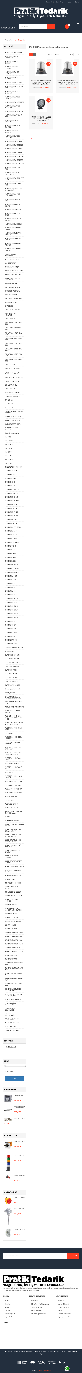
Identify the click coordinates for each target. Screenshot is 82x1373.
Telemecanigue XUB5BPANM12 (10, 1009)
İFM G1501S (9, 441)
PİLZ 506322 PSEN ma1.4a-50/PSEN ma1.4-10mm (14, 723)
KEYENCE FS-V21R (11, 508)
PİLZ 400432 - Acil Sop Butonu (12, 711)
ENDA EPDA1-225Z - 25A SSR (13, 323)
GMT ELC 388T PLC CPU (13, 420)
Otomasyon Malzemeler (13, 689)
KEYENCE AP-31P (11, 471)
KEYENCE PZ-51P (11, 636)
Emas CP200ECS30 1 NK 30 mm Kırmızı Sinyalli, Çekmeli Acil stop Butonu (20, 1175)
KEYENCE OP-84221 (11, 610)
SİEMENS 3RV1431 (11, 959)
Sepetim (7, 1307)
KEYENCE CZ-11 (10, 474)
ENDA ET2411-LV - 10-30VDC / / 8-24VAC (12, 373)
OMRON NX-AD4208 (11, 677)
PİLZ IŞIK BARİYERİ (11, 796)
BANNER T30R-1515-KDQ (13, 274)
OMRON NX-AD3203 (11, 670)
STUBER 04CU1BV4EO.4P (13, 999)
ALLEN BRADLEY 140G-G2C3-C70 (12, 106)
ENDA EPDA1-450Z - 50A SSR (13, 333)
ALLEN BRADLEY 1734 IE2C (14, 145)
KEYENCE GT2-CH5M (12, 542)
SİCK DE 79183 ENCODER (13, 896)
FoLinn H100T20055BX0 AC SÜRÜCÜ (14, 412)
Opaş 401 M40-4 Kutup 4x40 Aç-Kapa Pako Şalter (20, 1197)
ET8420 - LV (9, 404)
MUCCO (7, 1051)
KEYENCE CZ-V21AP (12, 489)
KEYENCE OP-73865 (11, 606)
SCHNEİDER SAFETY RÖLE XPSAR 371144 (14, 846)
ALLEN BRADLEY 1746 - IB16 (13, 168)
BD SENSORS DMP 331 (12, 283)
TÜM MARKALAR (10, 1047)
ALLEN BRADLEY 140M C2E (14, 111)
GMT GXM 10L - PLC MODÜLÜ (11, 428)
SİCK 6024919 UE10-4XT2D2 (12, 887)
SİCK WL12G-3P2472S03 (13, 921)
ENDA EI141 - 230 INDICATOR (10, 314)
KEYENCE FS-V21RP (11, 512)
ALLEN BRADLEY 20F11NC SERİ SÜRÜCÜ (13, 189)
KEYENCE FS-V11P (11, 504)
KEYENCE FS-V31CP (11, 516)
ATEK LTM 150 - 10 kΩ (12, 259)
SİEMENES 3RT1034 (11, 929)
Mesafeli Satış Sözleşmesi (40, 1304)
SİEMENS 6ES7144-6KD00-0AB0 (14, 984)
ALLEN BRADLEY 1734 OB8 (14, 160)
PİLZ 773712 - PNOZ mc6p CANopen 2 (14, 777)
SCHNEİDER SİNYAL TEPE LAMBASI (13, 862)
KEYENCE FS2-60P (11, 520)
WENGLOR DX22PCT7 (12, 1019)
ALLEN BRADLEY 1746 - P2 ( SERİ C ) (14, 179)
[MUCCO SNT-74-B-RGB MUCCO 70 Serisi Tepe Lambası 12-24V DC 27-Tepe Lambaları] (67, 67)
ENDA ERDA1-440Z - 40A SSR (13, 360)
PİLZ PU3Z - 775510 (11, 808)
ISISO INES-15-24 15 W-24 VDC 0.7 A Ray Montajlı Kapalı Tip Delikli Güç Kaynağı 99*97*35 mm (20, 1119)
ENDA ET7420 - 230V (12, 381)
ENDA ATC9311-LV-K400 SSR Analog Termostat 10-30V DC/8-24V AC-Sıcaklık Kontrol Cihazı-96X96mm (20, 1095)
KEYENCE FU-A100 (11, 531)
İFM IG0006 (8, 452)
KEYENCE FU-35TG (11, 523)
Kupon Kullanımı (10, 1317)
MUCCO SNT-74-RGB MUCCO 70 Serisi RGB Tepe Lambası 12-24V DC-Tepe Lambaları (41, 82)
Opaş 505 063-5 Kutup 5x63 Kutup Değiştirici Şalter (20, 1141)
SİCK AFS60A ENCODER (13, 892)
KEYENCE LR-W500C (11, 572)
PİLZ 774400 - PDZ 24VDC (13, 781)
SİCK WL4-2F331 (10, 925)
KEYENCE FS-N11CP (11, 497)
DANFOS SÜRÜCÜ (11, 295)
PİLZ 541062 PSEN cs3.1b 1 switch (14, 728)
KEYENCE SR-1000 (11, 644)
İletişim (68, 2)
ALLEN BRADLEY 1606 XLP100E (12, 126)
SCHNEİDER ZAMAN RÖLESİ (14, 866)
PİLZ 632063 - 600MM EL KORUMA (13, 743)
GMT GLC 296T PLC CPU (13, 424)
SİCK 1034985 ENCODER (13, 883)
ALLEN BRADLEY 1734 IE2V (14, 149)
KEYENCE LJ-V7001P (12, 568)
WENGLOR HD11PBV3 (12, 1023)
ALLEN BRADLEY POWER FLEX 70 (13, 239)
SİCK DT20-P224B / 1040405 (11, 900)
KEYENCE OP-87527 (11, 625)
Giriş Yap (8, 1304)
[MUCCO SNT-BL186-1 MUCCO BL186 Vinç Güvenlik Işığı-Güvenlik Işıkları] (41, 104)
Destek (76, 2)
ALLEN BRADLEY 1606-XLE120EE (12, 136)
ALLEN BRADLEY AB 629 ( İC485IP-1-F (13, 219)
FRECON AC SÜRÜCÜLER (13, 416)
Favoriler (7, 1310)
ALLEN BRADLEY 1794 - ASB (13, 184)
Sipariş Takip (58, 2)
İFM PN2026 (9, 459)
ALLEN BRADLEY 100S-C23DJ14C (12, 92)
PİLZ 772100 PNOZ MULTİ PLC (13, 768)
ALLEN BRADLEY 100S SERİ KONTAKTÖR (14, 87)
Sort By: (50, 54)
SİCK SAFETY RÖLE (11, 905)
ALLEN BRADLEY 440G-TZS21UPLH (12, 194)
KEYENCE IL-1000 (10, 557)
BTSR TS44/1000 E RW (12, 291)
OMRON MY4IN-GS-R (12, 666)
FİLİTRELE (14, 1079)
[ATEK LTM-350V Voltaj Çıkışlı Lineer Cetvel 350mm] (8, 1110)
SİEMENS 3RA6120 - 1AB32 (14, 932)
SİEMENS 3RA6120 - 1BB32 (14, 936)
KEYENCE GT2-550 (11, 538)
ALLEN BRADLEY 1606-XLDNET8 (12, 131)
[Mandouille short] (8, 1145)
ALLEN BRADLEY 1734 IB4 (13, 141)
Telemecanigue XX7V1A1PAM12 (10, 1014)
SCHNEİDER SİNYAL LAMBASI (11, 856)
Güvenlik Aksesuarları (12, 433)
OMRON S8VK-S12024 (12, 685)
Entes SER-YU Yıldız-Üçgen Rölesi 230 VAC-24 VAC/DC (20, 1229)
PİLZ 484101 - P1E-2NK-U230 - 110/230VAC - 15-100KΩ (13, 717)
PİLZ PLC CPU (9, 800)
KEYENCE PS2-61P (11, 632)
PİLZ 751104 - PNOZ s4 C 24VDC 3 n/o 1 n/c (13, 753)
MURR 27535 (9, 651)
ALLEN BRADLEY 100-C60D (14, 82)
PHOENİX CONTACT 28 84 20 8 (13, 702)
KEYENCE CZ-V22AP (12, 493)
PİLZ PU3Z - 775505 (11, 804)
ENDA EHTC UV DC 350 (12, 310)
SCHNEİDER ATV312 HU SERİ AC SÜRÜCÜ (13, 840)
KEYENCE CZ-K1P (11, 486)
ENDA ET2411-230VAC (12, 368)
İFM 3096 (8, 437)
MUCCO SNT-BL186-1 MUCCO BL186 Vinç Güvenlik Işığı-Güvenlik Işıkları (41, 118)
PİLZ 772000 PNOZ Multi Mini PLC (13, 758)
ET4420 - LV (9, 400)
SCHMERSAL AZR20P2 (12, 820)
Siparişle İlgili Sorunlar (38, 1314)
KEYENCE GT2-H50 (11, 546)
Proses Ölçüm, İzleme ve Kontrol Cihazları (13, 812)
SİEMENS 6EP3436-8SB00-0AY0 (14, 979)
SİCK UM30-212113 (11, 914)
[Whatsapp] (67, 1368)
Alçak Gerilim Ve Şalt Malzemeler (12, 57)
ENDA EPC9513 (10, 319)
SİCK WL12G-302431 (12, 917)
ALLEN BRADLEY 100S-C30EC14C (12, 97)
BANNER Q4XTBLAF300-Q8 (14, 271)
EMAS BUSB (9, 306)
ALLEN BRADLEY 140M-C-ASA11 (13, 115)
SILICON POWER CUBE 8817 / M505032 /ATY (14, 995)
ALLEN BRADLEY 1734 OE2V (14, 164)
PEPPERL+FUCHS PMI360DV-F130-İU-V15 (13, 697)
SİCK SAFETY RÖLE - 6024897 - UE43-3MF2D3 (13, 909)
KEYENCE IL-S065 (11, 561)
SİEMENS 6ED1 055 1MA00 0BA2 (14, 968)
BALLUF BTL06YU (11, 263)
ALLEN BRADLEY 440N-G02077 (12, 200)
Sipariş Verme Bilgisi (65, 1317)
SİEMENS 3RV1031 (11, 955)
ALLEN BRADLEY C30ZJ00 (14, 224)
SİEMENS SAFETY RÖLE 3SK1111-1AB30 (13, 989)
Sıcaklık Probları (10, 879)
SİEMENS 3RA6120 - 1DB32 (14, 940)
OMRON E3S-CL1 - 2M (12, 655)
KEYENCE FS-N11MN (12, 501)
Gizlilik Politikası (36, 1310)
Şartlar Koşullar (10, 1314)
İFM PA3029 (9, 456)
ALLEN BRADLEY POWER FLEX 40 (13, 228)
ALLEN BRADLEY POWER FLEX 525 (13, 233)
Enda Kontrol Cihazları (12, 392)
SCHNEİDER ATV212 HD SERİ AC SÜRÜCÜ (13, 830)
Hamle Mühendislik (44, 1370)
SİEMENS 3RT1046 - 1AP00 (14, 951)
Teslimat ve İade (36, 1307)
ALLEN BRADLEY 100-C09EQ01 (12, 62)
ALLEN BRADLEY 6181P (13, 210)
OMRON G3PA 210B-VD (12, 662)
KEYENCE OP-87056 (11, 617)
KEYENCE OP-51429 (11, 599)
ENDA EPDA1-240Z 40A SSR (13, 328)
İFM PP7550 (9, 463)
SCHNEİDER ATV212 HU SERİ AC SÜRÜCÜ (13, 835)
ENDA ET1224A (10, 365)
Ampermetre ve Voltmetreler (10, 255)
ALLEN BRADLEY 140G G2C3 (14, 102)
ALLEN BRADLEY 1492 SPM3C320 (12, 121)
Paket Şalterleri (10, 693)
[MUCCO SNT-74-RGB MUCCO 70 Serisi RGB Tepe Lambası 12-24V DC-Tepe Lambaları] (41, 67)
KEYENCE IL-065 (10, 550)
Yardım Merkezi (63, 1304)
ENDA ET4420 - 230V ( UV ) (14, 377)
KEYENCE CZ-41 (10, 482)
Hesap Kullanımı (63, 1307)
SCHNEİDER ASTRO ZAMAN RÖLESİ (14, 825)
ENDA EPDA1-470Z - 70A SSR (13, 339)
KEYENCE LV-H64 (10, 591)
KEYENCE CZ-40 (10, 478)
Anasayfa (8, 40)
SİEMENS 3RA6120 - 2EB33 (14, 948)
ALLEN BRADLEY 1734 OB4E (14, 156)
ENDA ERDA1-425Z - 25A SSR (13, 355)
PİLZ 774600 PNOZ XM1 (13, 785)
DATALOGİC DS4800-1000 (13, 298)
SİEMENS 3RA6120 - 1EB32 (14, 944)
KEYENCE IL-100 (10, 553)
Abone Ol (73, 1256)
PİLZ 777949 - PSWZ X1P (13, 789)
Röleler (7, 817)
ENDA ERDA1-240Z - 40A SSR (13, 349)
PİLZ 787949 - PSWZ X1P (13, 793)
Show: (71, 54)
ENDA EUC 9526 (10, 389)
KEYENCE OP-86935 (11, 614)
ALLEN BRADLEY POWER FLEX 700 (13, 244)
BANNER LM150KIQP (12, 267)
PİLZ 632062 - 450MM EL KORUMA (13, 737)
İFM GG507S (9, 444)
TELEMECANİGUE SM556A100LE (11, 1004)
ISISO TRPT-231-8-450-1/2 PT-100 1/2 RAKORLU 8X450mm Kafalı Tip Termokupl (20, 1209)
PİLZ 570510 (9, 733)
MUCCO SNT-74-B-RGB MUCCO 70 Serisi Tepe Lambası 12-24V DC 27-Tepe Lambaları (67, 82)
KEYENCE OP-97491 (11, 629)
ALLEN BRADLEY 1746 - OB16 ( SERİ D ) (13, 173)
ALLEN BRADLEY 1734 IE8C (14, 152)
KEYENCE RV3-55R (11, 640)
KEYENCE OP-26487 (11, 595)
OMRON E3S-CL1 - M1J (12, 659)
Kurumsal (49, 2)
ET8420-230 (9, 407)
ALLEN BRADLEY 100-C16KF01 (12, 72)
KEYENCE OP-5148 (11, 602)
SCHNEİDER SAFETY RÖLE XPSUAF (14, 851)
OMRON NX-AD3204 (11, 674)
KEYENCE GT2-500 (11, 535)
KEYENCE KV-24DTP (11, 565)
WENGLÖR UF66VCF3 (12, 1030)
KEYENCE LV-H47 (10, 587)
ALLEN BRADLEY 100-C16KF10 (12, 78)
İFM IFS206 (8, 448)
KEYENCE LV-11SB (11, 576)
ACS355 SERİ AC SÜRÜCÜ (13, 52)
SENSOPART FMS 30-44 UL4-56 (13, 871)
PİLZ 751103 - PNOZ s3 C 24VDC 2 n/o (13, 748)
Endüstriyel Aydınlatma (12, 396)
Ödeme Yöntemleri (64, 1314)
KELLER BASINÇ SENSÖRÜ (13, 467)
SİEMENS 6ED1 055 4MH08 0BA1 (14, 974)
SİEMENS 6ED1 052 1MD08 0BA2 (14, 963)
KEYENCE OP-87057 (11, 621)
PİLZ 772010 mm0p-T (12, 763)
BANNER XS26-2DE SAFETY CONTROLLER (14, 279)
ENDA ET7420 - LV (11, 385)
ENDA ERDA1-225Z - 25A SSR (13, 344)
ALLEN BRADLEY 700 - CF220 (12, 214)
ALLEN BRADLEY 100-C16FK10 (12, 67)
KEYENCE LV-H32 (10, 580)
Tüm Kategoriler (19, 40)
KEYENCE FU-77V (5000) (13, 527)
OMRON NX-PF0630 (11, 681)
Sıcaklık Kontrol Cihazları (13, 875)
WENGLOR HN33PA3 (11, 1027)
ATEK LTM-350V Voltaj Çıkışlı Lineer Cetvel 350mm (20, 1107)
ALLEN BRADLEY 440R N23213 (12, 205)
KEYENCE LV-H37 (10, 583)
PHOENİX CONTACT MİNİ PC (14, 707)
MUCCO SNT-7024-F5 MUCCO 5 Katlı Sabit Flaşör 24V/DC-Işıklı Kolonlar (20, 1155)
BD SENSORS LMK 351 (12, 287)
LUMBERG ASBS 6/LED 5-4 (14, 647)
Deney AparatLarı (11, 302)
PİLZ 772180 (9, 772)
